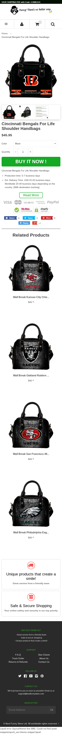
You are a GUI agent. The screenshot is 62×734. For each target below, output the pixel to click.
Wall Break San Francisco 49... (31, 454)
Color (4, 143)
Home (5, 33)
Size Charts (44, 654)
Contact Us (43, 662)
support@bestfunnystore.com (31, 694)
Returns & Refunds (18, 662)
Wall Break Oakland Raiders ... (31, 375)
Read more (31, 195)
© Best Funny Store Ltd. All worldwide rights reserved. (30, 723)
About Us (43, 658)
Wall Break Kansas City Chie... (31, 297)
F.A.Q (18, 654)
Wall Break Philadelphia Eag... (31, 532)
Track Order (18, 658)
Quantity (6, 152)
